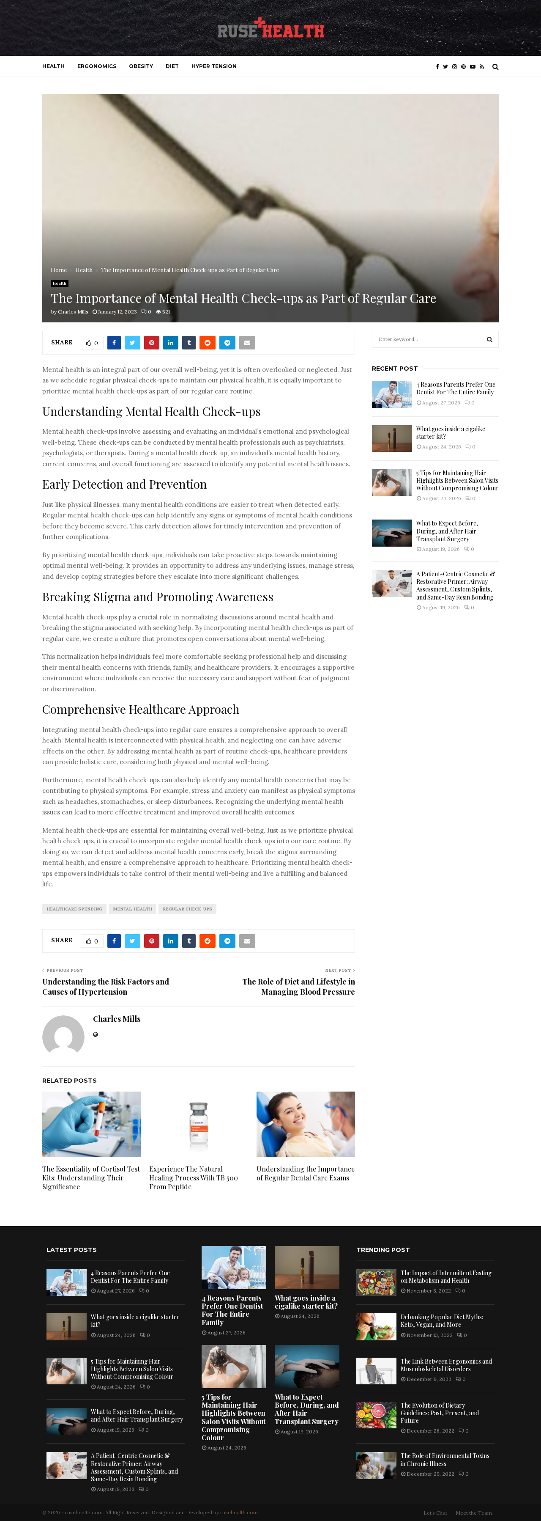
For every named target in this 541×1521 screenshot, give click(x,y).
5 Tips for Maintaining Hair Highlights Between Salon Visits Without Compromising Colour (457, 480)
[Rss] (484, 66)
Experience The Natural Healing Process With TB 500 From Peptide (193, 1177)
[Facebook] (439, 66)
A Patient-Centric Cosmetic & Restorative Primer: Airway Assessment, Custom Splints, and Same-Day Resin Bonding (455, 585)
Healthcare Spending (74, 909)
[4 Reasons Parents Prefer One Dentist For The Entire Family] (392, 394)
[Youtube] (475, 66)
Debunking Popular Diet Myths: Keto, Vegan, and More (442, 1320)
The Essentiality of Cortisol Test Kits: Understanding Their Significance (91, 1177)
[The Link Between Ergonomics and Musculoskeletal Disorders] (376, 1371)
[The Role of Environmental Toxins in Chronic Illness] (376, 1465)
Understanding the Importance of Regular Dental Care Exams (306, 1173)
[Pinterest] (465, 66)
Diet (172, 66)
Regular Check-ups (187, 909)
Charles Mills (73, 311)
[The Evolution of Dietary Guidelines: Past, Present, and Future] (376, 1415)
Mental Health (132, 909)
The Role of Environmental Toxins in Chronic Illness (445, 1459)
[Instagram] (456, 66)
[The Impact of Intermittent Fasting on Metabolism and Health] (376, 1282)
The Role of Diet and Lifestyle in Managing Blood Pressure (298, 986)
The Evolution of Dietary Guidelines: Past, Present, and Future (440, 1413)
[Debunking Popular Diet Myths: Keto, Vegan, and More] (376, 1326)
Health (53, 66)
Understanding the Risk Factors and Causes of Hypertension (105, 986)
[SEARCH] (490, 339)
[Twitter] (447, 66)
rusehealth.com (239, 1512)
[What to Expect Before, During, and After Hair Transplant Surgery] (392, 533)
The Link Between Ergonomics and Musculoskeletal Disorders (446, 1365)
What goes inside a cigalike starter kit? (450, 432)
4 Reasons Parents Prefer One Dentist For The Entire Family (455, 388)
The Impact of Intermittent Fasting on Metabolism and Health (446, 1276)
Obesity (141, 66)
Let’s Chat (435, 1513)
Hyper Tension (214, 66)
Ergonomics (96, 66)
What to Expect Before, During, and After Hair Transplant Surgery (447, 530)
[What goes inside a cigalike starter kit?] (392, 438)
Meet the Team (474, 1513)
